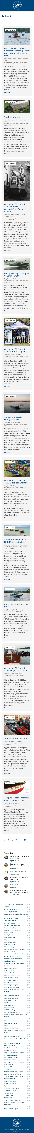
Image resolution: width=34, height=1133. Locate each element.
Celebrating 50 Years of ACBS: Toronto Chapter (14, 350)
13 (25, 840)
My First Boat (14, 885)
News (5, 59)
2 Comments (7, 426)
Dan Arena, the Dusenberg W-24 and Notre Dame (19, 857)
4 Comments (7, 744)
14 (29, 840)
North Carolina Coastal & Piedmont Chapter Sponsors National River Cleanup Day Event (17, 52)
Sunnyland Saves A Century (16, 738)
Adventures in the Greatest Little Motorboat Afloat (16, 540)
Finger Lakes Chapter (13, 673)
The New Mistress (12, 117)
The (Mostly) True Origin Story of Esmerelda (19, 878)
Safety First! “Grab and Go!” (18, 872)
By (11, 62)
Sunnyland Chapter (16, 741)
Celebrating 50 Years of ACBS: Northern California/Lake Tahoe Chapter (14, 208)
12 (20, 840)
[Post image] (6, 857)
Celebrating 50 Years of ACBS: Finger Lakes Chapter (16, 669)
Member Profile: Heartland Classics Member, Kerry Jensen (19, 891)
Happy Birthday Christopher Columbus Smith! (17, 274)
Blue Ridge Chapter (12, 486)
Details (6, 92)
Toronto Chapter (15, 354)
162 (19, 842)
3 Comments (7, 125)
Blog (17, 120)
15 (10, 842)
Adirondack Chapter (9, 120)
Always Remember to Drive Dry (16, 605)
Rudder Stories (15, 279)
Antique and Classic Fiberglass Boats (13, 418)
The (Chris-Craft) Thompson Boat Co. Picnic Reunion (17, 799)
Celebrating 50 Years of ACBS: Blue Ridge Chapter (15, 481)
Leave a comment (9, 64)
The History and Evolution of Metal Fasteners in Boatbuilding (19, 865)
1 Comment (7, 282)
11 (16, 840)
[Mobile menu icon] (4, 5)
